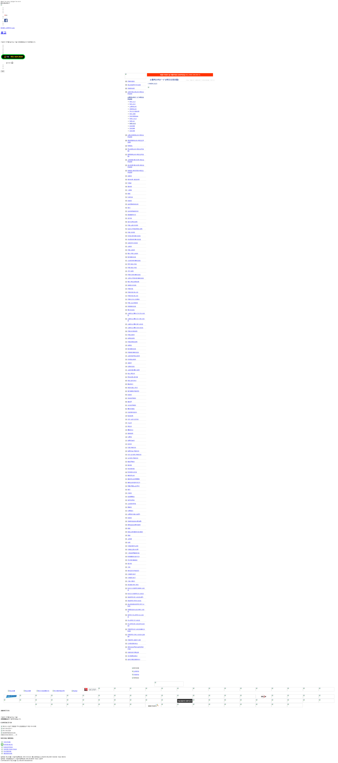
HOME (3, 28)
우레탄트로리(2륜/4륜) (134, 521)
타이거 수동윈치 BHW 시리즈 (136, 589)
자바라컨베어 (132, 398)
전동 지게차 (131, 232)
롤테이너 (130, 430)
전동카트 (130, 288)
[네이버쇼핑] (1, 5)
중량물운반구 (132, 214)
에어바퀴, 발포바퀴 (134, 179)
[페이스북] (6, 21)
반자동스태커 (132, 359)
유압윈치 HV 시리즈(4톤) (135, 597)
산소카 (130, 423)
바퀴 (129, 542)
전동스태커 (131, 334)
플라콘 (130, 401)
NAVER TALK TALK (10, 749)
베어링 (130, 465)
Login (13, 28)
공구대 (130, 218)
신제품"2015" (132, 574)
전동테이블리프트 (133, 352)
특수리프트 (131, 310)
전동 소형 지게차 (133, 225)
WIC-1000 (132, 114)
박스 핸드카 (131, 373)
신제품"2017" (132, 577)
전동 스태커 (131, 250)
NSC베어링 (131, 468)
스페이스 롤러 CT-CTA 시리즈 (136, 314)
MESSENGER (8, 753)
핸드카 (130, 426)
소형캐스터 (133, 106)
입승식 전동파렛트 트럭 (135, 229)
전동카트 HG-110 (133, 292)
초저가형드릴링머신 (134, 659)
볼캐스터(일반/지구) (134, 482)
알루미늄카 (131, 440)
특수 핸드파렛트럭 (133, 281)
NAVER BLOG (8, 744)
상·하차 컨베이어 (133, 458)
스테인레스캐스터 (136, 92)
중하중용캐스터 (136, 141)
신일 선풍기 (131, 581)
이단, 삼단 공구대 (133, 419)
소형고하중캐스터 (136, 136)
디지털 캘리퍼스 (133, 643)
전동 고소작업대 (133, 303)
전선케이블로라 (132, 560)
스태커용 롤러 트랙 (134, 370)
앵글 (129, 535)
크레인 (130, 363)
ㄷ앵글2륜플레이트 (134, 553)
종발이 (130, 507)
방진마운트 (131, 500)
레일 (129, 193)
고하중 (130, 539)
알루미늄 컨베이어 (133, 451)
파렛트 (130, 345)
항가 (129, 207)
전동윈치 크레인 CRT (134, 640)
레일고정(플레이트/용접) (135, 532)
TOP (2, 71)
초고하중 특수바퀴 (136, 166)
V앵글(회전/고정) (133, 546)
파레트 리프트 (132, 285)
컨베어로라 (131, 81)
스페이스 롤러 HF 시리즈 (135, 324)
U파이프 (130, 197)
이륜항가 (130, 510)
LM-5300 (132, 131)
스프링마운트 (132, 503)
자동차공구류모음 (133, 652)
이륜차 (130, 437)
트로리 (130, 200)
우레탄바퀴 (131, 88)
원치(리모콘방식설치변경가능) (135, 648)
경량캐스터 (133, 109)
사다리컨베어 (132, 405)
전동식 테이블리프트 (134, 274)
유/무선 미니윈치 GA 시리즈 (136, 616)
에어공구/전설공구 (133, 570)
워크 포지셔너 (132, 380)
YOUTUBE (7, 742)
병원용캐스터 (136, 155)
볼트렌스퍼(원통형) (134, 479)
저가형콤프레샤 (132, 656)
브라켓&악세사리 (133, 204)
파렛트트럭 (131, 338)
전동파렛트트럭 (132, 342)
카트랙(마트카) (132, 412)
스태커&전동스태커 (134, 356)
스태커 (130, 246)
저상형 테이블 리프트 (134, 239)
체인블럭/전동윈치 (133, 391)
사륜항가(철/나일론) (134, 514)
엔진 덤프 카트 (132, 264)
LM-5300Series (133, 116)
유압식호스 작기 (133, 387)
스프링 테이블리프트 (134, 260)
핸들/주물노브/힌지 (134, 486)
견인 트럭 (131, 271)
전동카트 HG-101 (133, 296)
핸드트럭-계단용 (133, 377)
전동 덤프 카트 (132, 267)
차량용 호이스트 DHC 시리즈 (136, 610)
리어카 (130, 444)
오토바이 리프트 (133, 243)
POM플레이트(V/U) (134, 556)
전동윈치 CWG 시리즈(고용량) (136, 635)
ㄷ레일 (130, 190)
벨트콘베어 (131, 461)
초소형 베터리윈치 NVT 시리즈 (136, 605)
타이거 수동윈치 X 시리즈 (136, 593)
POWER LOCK (132, 472)
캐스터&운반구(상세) (134, 85)
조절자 (130, 176)
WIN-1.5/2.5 (133, 118)
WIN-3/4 (131, 121)
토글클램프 (131, 496)
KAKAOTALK (8, 747)
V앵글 (129, 183)
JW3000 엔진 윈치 (133, 584)
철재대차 (130, 433)
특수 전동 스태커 (133, 253)
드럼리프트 (131, 366)
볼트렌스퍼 (131, 475)
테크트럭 (130, 416)
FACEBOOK (7, 751)
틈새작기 (130, 384)
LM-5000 (132, 126)
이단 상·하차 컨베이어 (134, 454)
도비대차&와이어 (133, 211)
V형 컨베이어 (132, 447)
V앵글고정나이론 (133, 549)
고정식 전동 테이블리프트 (136, 278)
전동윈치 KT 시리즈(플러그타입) (136, 630)
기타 (129, 567)
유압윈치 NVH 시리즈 (134, 600)
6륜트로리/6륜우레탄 (134, 525)
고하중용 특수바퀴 (136, 160)
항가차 (130, 563)
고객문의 (8, 28)
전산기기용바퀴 (134, 111)
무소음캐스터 (136, 150)
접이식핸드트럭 (132, 221)
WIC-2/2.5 (132, 104)
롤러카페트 (131, 408)
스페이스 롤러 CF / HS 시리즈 (136, 319)
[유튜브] (6, 16)
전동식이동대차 (132, 331)
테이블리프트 (132, 257)
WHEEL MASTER (136, 171)
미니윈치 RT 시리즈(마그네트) (136, 624)
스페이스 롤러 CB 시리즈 (135, 327)
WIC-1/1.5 (132, 101)
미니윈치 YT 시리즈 (134, 620)
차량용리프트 (132, 306)
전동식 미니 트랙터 (134, 299)
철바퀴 (130, 186)
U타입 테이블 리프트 (134, 236)
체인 (129, 489)
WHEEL (130, 145)
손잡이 (130, 493)
